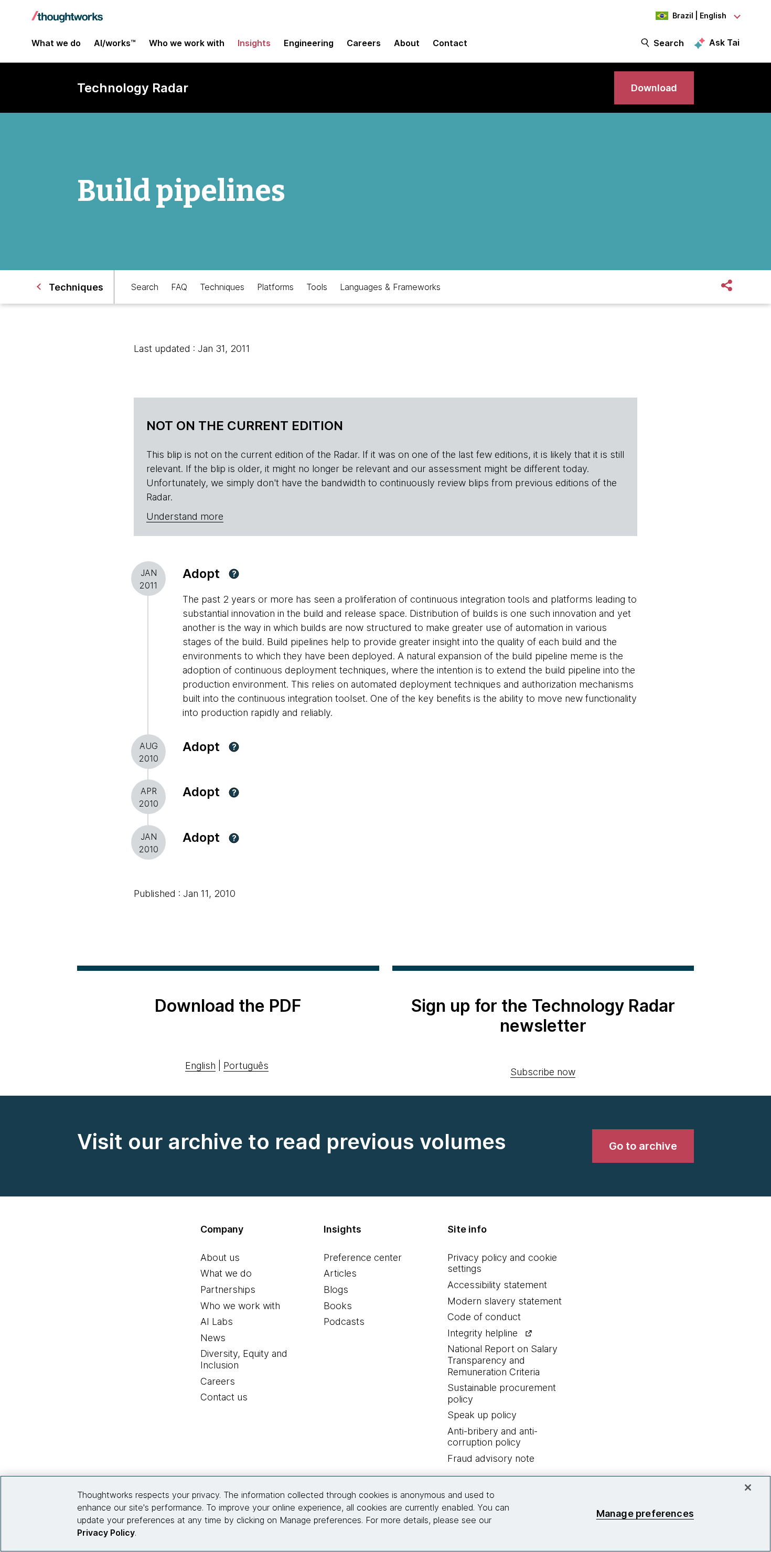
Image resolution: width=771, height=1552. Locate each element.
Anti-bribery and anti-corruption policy (492, 1437)
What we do (226, 1273)
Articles (340, 1273)
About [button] (407, 43)
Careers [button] (364, 43)
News (213, 1337)
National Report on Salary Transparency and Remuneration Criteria (502, 1360)
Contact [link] (450, 43)
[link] (654, 87)
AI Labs (216, 1321)
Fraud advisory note (490, 1458)
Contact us (224, 1397)
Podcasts (344, 1321)
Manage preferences (645, 1513)
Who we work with (240, 1305)
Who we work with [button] (186, 43)
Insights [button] (254, 43)
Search (669, 43)
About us (220, 1257)
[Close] (747, 1487)
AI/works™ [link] (115, 43)
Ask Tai (724, 42)
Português (246, 1065)
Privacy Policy (106, 1532)
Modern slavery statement (504, 1301)
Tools (316, 287)
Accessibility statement (497, 1284)
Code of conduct (484, 1316)
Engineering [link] (309, 43)
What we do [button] (56, 43)
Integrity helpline (482, 1333)
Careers (217, 1381)
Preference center (363, 1257)
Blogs (336, 1289)
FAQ (179, 287)
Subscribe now (542, 1071)
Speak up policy (482, 1414)
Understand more (184, 516)
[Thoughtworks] (67, 11)
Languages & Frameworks (390, 287)
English (200, 1065)
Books (338, 1305)
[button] (234, 574)
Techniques (222, 287)
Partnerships (227, 1289)
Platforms (275, 287)
